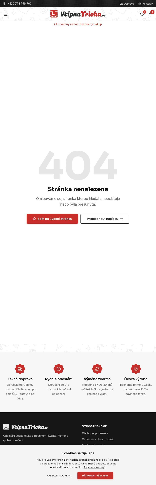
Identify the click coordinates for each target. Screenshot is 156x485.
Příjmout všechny (94, 467)
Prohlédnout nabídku (102, 219)
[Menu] (6, 14)
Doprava (129, 3)
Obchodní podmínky (95, 433)
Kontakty (148, 3)
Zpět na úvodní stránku (54, 219)
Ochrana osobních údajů (97, 439)
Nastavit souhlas (59, 475)
